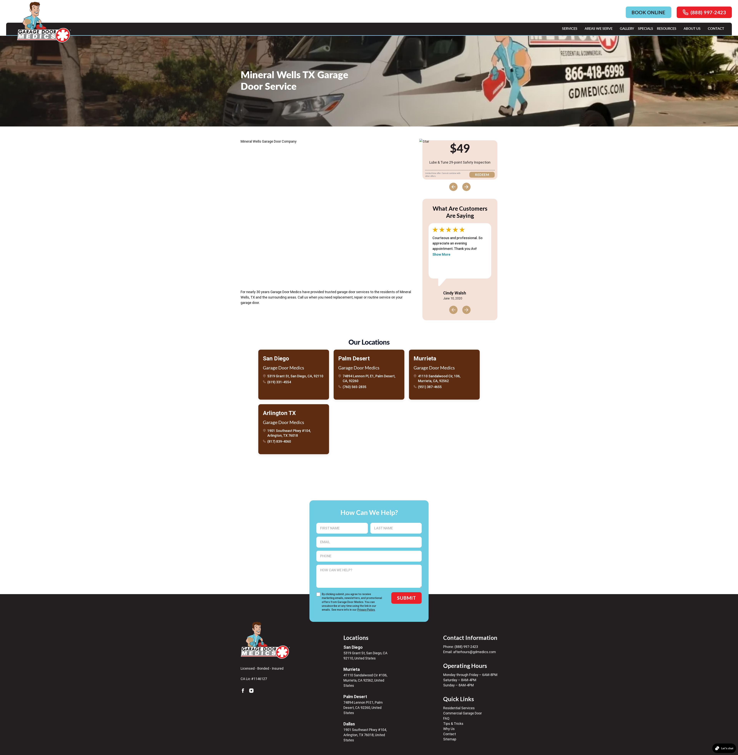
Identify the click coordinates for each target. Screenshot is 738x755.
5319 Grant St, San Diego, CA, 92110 (295, 376)
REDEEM (482, 175)
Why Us (449, 729)
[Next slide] (466, 187)
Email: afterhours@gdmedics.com (469, 652)
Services (569, 29)
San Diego (276, 358)
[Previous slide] (453, 187)
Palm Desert (354, 358)
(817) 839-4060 (279, 441)
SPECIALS (645, 29)
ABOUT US (692, 29)
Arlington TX (279, 413)
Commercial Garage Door (462, 713)
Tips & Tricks (453, 724)
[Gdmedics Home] (265, 640)
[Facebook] (243, 690)
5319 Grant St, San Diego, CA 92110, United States (365, 655)
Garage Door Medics (283, 367)
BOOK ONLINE (648, 12)
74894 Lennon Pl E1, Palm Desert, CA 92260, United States (363, 707)
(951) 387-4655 (430, 387)
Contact (449, 734)
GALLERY (627, 29)
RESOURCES (666, 29)
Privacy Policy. (366, 609)
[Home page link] (44, 22)
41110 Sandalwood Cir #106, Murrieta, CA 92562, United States (365, 680)
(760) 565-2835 (354, 387)
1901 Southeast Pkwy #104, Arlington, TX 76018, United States (365, 735)
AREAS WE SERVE (599, 29)
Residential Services (459, 708)
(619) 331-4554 (279, 382)
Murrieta (425, 358)
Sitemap (449, 739)
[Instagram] (251, 690)
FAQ (446, 718)
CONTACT (716, 29)
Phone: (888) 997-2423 (460, 647)
